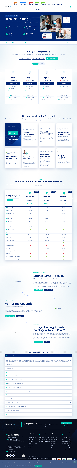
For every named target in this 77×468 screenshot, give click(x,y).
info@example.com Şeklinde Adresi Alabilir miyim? (17, 406)
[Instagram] (23, 0)
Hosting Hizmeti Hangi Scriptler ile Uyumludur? (16, 395)
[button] (68, 0)
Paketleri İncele (38, 289)
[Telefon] (74, 459)
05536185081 (13, 435)
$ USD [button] (53, 0)
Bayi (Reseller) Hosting (52, 58)
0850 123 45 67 (49, 289)
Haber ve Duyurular (33, 443)
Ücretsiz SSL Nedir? (11, 398)
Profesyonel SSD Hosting (38, 58)
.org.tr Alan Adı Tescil (67, 447)
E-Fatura (53, 443)
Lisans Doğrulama (32, 452)
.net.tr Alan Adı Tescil (67, 445)
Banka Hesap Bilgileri (33, 437)
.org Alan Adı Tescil (67, 441)
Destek (69, 42)
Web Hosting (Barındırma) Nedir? (14, 355)
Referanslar (31, 441)
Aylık (35, 63)
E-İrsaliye (53, 447)
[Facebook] (28, 0)
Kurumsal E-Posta (66, 454)
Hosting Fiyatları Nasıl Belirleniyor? (14, 379)
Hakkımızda (31, 445)
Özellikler (15, 42)
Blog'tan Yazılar (32, 447)
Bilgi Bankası (31, 449)
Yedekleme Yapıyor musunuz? (13, 410)
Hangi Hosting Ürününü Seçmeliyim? (14, 375)
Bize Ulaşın (67, 425)
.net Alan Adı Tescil (66, 439)
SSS (34, 42)
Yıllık (42, 63)
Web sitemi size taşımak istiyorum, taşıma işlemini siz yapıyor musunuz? (22, 391)
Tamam (38, 466)
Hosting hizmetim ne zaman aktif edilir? (15, 383)
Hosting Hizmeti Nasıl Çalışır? (13, 402)
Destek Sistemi (67, 423)
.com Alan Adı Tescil (67, 437)
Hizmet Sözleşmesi (32, 456)
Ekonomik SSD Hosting (25, 58)
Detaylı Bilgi (28, 42)
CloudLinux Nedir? (10, 372)
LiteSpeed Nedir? (10, 368)
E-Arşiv (52, 445)
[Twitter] (26, 0)
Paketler (8, 42)
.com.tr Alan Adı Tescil (67, 443)
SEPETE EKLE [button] (14, 83)
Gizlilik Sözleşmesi (32, 454)
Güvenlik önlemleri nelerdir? (13, 414)
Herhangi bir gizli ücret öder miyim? (14, 387)
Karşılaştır (21, 42)
